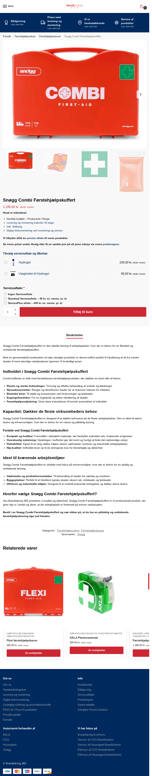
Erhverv (138, 633)
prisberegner (111, 244)
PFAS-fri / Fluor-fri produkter (20, 709)
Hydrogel (25, 262)
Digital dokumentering (16, 699)
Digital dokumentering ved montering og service (35, 230)
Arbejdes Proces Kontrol (92, 709)
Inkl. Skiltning (14, 226)
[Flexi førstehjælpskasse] (33, 592)
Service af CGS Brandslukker (96, 739)
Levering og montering (16, 694)
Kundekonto (85, 684)
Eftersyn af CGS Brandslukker (96, 749)
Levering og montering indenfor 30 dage (30, 222)
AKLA (6, 734)
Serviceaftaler (86, 694)
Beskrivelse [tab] (74, 335)
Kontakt (7, 719)
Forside (7, 36)
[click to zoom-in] (76, 94)
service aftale (35, 238)
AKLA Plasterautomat (84, 637)
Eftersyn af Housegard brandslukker (99, 754)
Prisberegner (85, 699)
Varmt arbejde (86, 704)
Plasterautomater (110, 633)
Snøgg (81, 534)
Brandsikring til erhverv (91, 734)
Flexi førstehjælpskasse (22, 640)
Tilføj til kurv (83, 312)
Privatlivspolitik (12, 714)
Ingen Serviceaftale (20, 294)
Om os (7, 684)
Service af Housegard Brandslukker (99, 744)
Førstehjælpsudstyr (25, 36)
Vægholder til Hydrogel (34, 273)
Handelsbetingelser (14, 689)
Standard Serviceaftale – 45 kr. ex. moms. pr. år (37, 298)
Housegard (9, 744)
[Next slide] (140, 94)
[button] (142, 6)
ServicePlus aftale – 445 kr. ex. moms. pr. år (35, 303)
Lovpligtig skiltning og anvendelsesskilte (27, 704)
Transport (139, 636)
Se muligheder (33, 653)
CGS (6, 739)
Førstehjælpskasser (50, 36)
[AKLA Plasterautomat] (96, 592)
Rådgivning (84, 689)
